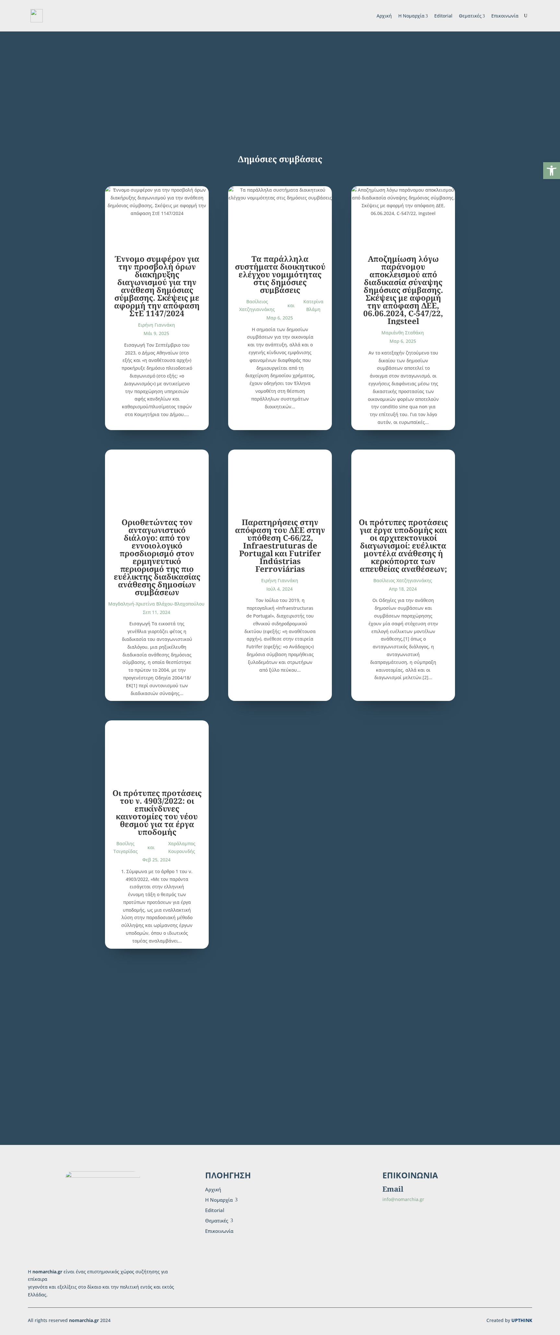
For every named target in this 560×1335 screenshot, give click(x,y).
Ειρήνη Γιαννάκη (156, 325)
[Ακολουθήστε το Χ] (412, 1226)
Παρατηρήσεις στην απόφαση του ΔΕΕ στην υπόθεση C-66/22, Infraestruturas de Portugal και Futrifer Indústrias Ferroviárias (280, 545)
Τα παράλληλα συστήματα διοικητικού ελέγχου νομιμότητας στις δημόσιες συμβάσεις (280, 274)
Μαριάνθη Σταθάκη (402, 333)
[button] (551, 170)
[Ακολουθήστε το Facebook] (391, 1226)
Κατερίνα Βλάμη (313, 305)
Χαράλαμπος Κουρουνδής (181, 847)
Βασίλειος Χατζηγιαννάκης (257, 305)
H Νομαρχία (411, 16)
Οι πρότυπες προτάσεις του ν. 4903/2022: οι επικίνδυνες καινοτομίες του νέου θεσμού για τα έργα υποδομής (157, 812)
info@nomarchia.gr (403, 1199)
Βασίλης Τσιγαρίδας (125, 847)
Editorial (443, 16)
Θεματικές (470, 16)
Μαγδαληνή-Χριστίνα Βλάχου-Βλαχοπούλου (156, 604)
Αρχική (384, 16)
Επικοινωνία (505, 16)
